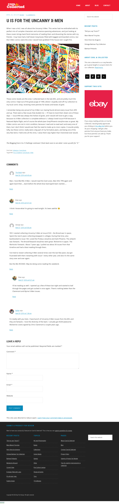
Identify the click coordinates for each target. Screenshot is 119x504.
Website (10, 396)
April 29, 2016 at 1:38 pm (23, 313)
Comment (11, 351)
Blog (62, 445)
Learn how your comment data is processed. (54, 418)
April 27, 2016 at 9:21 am (26, 280)
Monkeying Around (12, 463)
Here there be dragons (93, 40)
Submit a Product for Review (69, 458)
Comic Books (22, 150)
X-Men (31, 152)
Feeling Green (11, 481)
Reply (11, 189)
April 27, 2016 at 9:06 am (23, 228)
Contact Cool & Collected (68, 449)
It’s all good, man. (12, 476)
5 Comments (30, 15)
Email (9, 385)
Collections (16, 150)
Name (10, 373)
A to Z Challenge (17, 152)
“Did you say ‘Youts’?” (92, 31)
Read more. (99, 68)
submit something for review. (63, 431)
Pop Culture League (39, 467)
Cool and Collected (20, 5)
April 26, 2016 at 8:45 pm (23, 175)
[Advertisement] (98, 154)
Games (36, 458)
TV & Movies (37, 481)
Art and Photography (40, 441)
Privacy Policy (65, 454)
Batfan (17, 311)
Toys (35, 476)
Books (35, 445)
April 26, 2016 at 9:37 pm (23, 203)
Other (35, 463)
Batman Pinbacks (91, 49)
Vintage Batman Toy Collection (95, 44)
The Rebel (18, 173)
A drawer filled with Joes (14, 472)
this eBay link (99, 126)
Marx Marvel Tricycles (92, 36)
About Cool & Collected (68, 441)
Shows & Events (38, 472)
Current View (10, 467)
